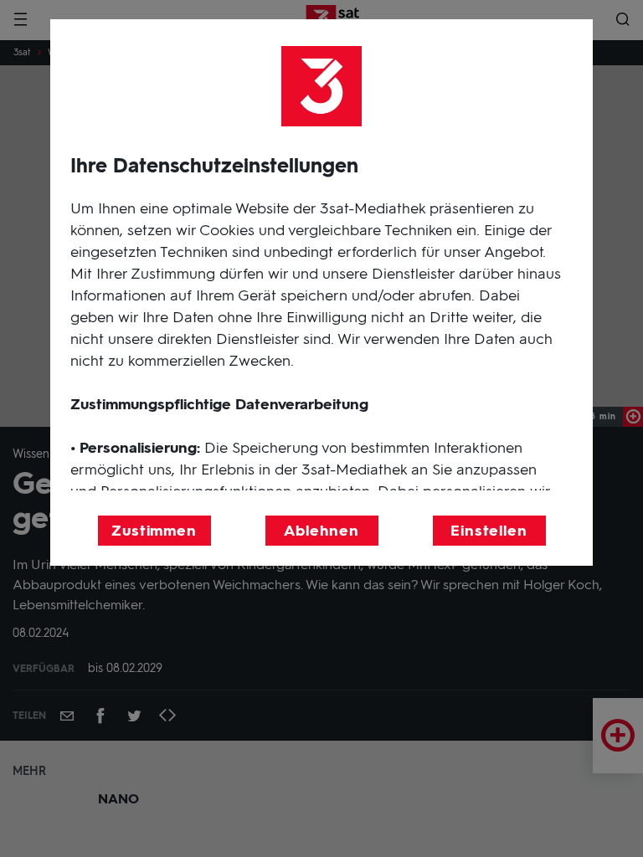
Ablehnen (321, 530)
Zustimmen (154, 530)
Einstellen (488, 530)
